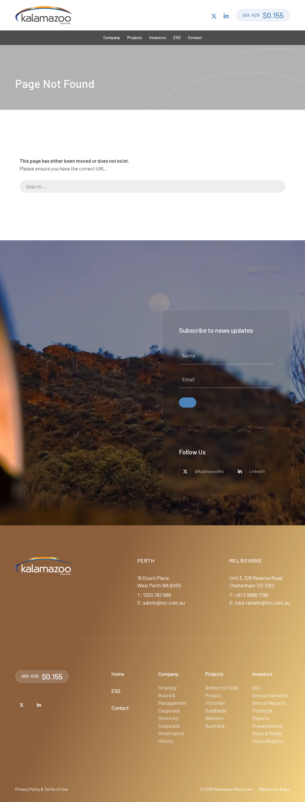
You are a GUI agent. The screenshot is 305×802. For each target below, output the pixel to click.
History (166, 741)
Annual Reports (268, 703)
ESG (176, 37)
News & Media (267, 733)
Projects (134, 37)
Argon (284, 789)
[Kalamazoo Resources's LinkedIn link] (226, 15)
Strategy (167, 687)
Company (111, 37)
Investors (157, 37)
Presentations (267, 726)
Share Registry (268, 741)
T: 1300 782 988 (154, 595)
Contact (195, 37)
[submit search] (276, 186)
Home (117, 674)
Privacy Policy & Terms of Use (41, 789)
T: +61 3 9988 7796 (248, 595)
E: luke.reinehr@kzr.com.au (259, 603)
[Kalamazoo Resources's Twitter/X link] (213, 15)
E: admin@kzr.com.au (161, 603)
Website (266, 789)
